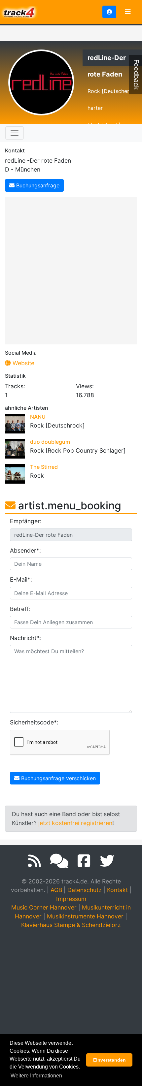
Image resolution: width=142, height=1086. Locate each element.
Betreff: (20, 608)
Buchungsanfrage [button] (37, 185)
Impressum (71, 898)
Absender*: (25, 550)
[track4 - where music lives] (19, 11)
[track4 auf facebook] (84, 861)
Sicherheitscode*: (34, 722)
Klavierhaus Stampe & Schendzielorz (71, 924)
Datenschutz (84, 889)
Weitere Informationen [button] (36, 1075)
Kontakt (117, 889)
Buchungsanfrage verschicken (57, 778)
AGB (56, 889)
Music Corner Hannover (44, 907)
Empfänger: (26, 521)
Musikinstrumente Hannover (85, 916)
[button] (109, 12)
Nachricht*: (25, 637)
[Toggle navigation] (128, 12)
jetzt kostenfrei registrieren (75, 822)
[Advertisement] (71, 269)
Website (22, 363)
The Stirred (44, 466)
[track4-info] (59, 861)
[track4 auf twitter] (107, 861)
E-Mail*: (21, 579)
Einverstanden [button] (109, 1060)
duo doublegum (50, 441)
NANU (38, 416)
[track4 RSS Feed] (34, 861)
